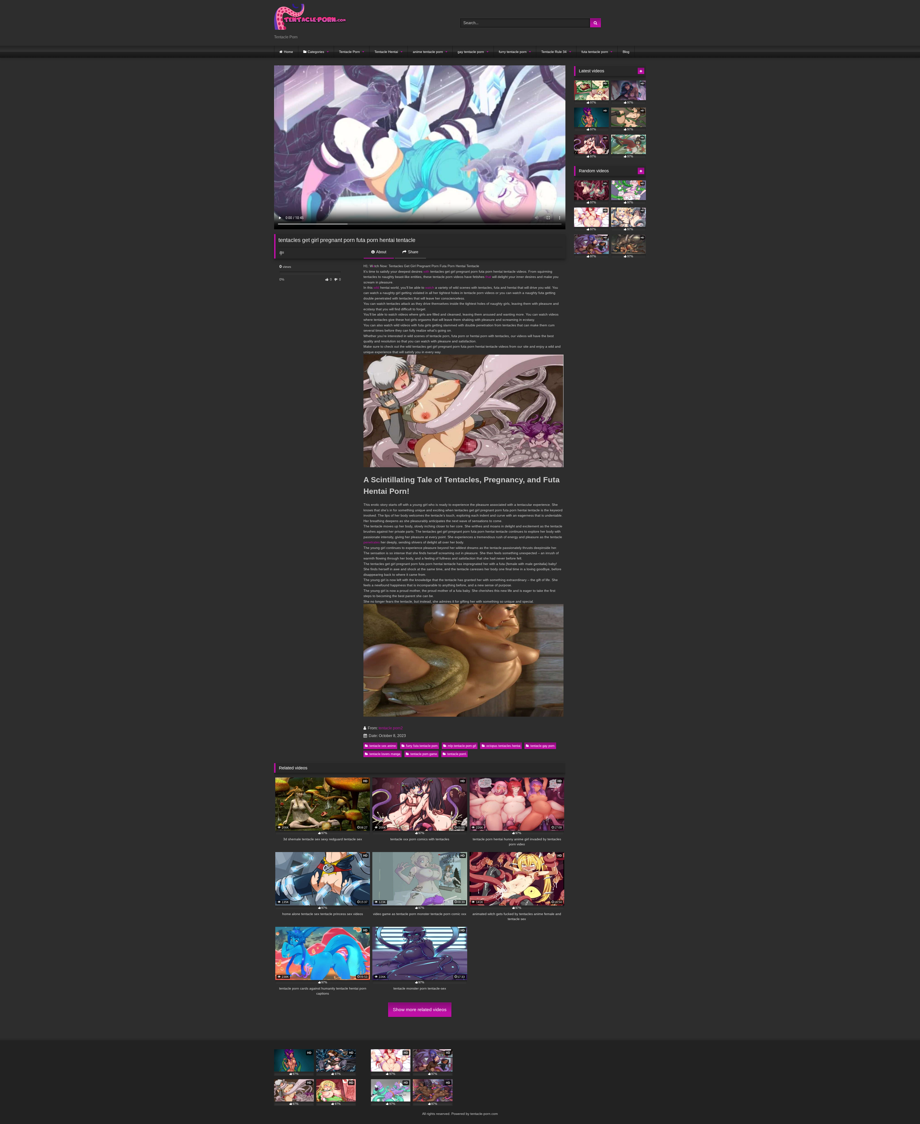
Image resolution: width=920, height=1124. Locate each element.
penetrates (371, 542)
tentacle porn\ (456, 754)
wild (376, 287)
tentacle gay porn (542, 746)
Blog (626, 52)
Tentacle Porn (349, 52)
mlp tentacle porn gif (462, 746)
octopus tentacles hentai (503, 746)
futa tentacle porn (594, 52)
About (380, 252)
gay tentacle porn (471, 52)
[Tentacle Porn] (310, 19)
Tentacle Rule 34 (554, 52)
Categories (316, 52)
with (426, 271)
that (488, 277)
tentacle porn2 (391, 728)
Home (288, 52)
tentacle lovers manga (384, 754)
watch (429, 287)
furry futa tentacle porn (421, 746)
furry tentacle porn (513, 52)
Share (412, 252)
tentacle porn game (423, 754)
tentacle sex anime (382, 746)
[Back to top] (905, 1109)
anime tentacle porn (428, 52)
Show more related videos (420, 1009)
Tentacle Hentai (386, 52)
